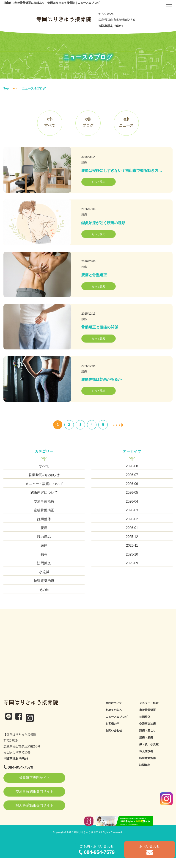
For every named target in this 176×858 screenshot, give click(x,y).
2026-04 (132, 501)
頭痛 (44, 545)
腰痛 (84, 162)
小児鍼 (44, 572)
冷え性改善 (146, 751)
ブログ (88, 125)
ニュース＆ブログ (117, 716)
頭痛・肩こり (147, 730)
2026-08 (132, 466)
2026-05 (132, 492)
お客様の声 (112, 723)
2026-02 (132, 519)
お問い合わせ (114, 730)
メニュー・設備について (44, 484)
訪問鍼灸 (44, 563)
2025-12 (132, 537)
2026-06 (132, 484)
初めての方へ (114, 709)
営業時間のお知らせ (44, 475)
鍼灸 (44, 554)
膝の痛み (44, 537)
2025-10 (132, 554)
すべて (49, 125)
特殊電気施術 (147, 758)
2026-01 (132, 528)
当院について (114, 703)
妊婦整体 (44, 519)
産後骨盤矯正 (44, 510)
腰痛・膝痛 (146, 737)
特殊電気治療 (44, 581)
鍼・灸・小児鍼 (149, 744)
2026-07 (132, 475)
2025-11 (132, 545)
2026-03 (132, 510)
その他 (44, 590)
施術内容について (44, 492)
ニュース (126, 125)
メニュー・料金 (149, 703)
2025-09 (132, 563)
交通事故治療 (44, 501)
